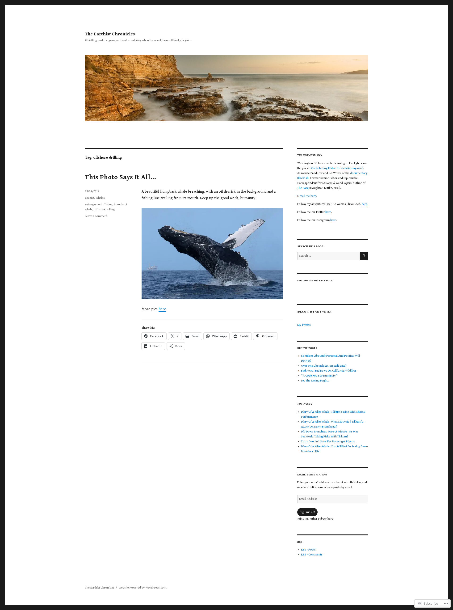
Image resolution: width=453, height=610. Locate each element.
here (162, 309)
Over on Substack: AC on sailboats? (324, 366)
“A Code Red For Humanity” (319, 375)
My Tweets (304, 325)
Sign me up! (307, 512)
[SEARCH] (364, 256)
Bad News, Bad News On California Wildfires (329, 371)
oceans (89, 198)
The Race (303, 188)
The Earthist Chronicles (110, 34)
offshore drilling (104, 209)
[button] (212, 253)
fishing (108, 204)
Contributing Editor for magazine (337, 168)
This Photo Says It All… (120, 177)
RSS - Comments (312, 554)
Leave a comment (96, 216)
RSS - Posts (308, 549)
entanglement (93, 204)
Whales (100, 198)
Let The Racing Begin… (315, 380)
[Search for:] (328, 256)
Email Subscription (312, 474)
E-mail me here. (307, 196)
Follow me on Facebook (315, 280)
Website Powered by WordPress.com (142, 587)
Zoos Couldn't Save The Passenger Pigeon (328, 441)
